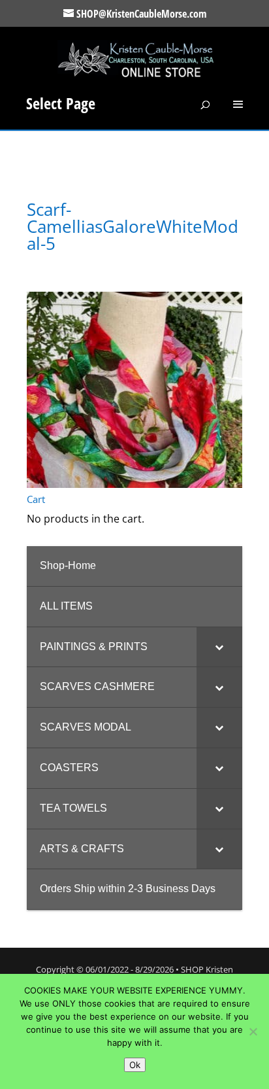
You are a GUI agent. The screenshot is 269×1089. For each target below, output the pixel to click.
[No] (252, 1031)
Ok (134, 1065)
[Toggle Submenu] (219, 647)
